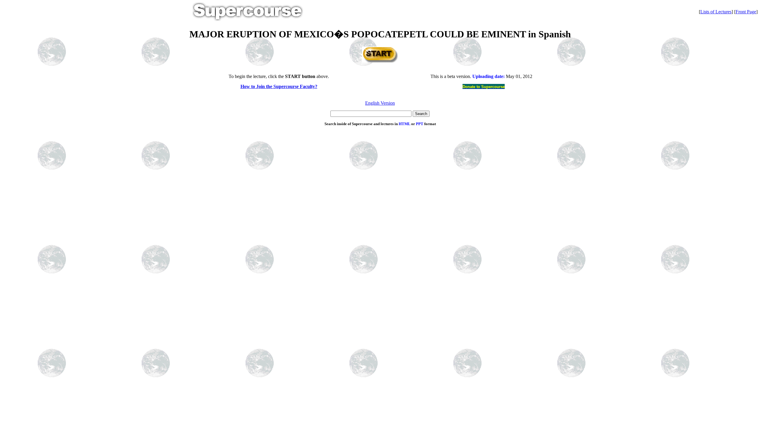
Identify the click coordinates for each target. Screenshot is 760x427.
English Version (380, 103)
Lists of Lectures (716, 11)
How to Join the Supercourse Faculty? (278, 86)
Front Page (746, 11)
